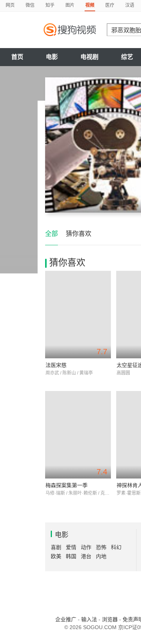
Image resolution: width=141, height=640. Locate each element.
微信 (30, 5)
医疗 (109, 5)
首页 (17, 57)
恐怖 (101, 547)
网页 (10, 5)
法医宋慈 (56, 365)
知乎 (50, 5)
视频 (89, 5)
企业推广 (65, 619)
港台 (86, 556)
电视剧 (89, 57)
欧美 (56, 556)
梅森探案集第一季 (66, 485)
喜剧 (56, 547)
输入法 (89, 619)
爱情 (71, 547)
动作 (86, 547)
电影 (52, 57)
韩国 (71, 556)
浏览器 (110, 619)
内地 (101, 556)
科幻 (116, 547)
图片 (69, 5)
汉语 (129, 5)
